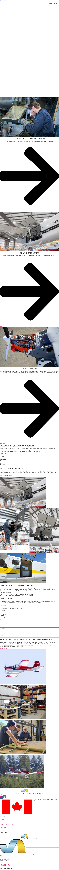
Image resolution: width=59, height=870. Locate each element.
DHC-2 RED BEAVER (29, 369)
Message (2, 626)
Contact (56, 6)
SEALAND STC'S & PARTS (29, 253)
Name (1, 619)
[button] (1, 8)
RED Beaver (49, 6)
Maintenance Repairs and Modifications (21, 6)
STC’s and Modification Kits (39, 6)
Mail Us (4, 615)
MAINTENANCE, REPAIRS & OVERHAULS (29, 139)
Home (9, 6)
